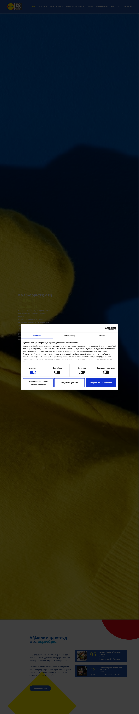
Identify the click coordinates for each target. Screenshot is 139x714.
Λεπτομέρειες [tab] (69, 335)
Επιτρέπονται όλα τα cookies (101, 383)
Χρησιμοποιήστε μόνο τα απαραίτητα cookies (38, 382)
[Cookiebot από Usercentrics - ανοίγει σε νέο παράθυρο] (106, 328)
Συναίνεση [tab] (37, 335)
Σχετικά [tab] (102, 335)
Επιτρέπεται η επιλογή (69, 383)
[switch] (57, 372)
